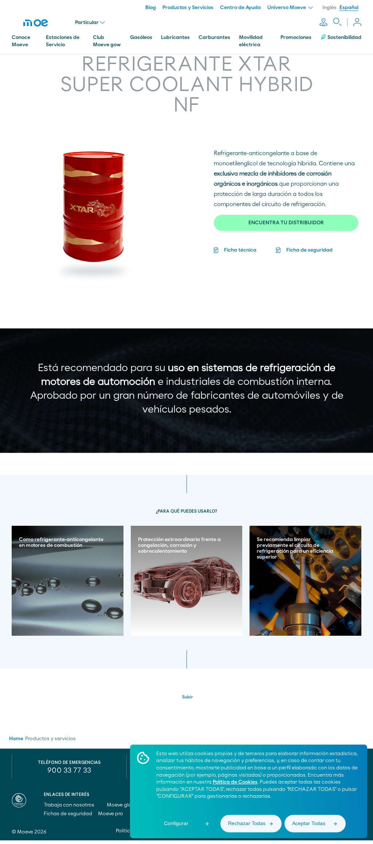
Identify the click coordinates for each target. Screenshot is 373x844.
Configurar (176, 823)
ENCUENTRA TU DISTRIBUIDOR (286, 222)
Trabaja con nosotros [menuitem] (69, 805)
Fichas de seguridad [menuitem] (68, 813)
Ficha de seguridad (309, 250)
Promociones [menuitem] (295, 37)
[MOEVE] (40, 23)
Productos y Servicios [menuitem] (187, 7)
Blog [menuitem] (150, 7)
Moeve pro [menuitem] (111, 813)
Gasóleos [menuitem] (141, 37)
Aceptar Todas (308, 823)
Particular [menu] (87, 22)
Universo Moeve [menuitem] (287, 7)
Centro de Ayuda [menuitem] (240, 7)
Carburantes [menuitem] (214, 37)
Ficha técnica (240, 250)
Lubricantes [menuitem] (175, 37)
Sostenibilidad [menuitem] (344, 37)
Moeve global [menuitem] (123, 805)
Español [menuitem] (348, 7)
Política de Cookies (235, 782)
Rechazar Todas (247, 823)
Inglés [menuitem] (329, 7)
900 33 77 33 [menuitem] (69, 770)
